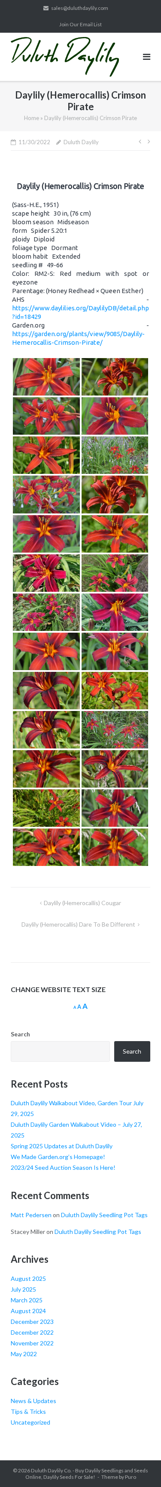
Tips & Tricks (28, 1411)
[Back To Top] (139, 1466)
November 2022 (32, 1343)
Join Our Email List (80, 24)
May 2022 (24, 1353)
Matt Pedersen (31, 1214)
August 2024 (28, 1310)
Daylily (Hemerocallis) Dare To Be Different (78, 924)
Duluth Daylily (81, 142)
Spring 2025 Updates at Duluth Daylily (61, 1146)
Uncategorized (30, 1422)
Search (20, 1034)
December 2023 (32, 1321)
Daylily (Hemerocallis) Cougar (82, 902)
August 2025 (28, 1278)
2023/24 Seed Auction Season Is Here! (63, 1167)
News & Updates (33, 1400)
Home (31, 117)
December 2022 (32, 1332)
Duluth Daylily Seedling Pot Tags (104, 1214)
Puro (130, 1477)
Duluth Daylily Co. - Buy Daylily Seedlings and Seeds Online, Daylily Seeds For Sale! (87, 1473)
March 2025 (27, 1300)
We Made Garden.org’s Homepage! (58, 1156)
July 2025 (23, 1289)
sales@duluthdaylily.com (79, 8)
